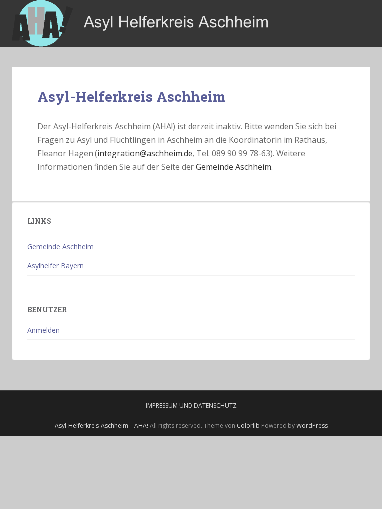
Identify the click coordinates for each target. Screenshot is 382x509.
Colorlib (248, 426)
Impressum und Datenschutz (191, 405)
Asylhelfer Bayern (55, 265)
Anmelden (43, 330)
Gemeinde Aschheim (233, 166)
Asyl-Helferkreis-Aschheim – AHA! (101, 426)
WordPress (312, 426)
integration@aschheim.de (144, 153)
